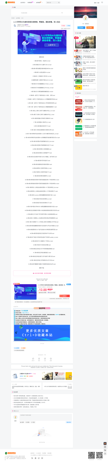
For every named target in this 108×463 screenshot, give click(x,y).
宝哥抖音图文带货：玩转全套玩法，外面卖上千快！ (25, 407)
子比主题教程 (33, 455)
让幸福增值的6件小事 (89, 119)
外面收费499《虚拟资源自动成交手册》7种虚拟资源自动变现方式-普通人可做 (31, 400)
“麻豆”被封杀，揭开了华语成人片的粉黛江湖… (89, 50)
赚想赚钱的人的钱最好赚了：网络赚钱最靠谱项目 (89, 126)
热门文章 (77, 96)
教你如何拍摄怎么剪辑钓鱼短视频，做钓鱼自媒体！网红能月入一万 (89, 81)
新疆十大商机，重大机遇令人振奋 (89, 62)
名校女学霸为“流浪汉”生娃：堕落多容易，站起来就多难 (89, 74)
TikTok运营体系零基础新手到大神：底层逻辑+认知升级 (26, 404)
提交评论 (69, 422)
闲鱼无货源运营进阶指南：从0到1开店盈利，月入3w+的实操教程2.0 (89, 101)
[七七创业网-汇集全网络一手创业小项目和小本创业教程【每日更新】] (10, 453)
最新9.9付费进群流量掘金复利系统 (89, 68)
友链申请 (32, 453)
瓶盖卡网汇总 (86, 85)
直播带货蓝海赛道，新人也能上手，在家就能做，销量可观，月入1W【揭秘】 (89, 108)
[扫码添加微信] (105, 450)
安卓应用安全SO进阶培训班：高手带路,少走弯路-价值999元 (89, 114)
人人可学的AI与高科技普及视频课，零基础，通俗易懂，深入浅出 (36, 22)
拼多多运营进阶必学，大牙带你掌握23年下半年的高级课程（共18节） (30, 402)
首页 (13, 18)
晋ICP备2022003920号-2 (47, 455)
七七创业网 (38, 453)
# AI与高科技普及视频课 (19, 350)
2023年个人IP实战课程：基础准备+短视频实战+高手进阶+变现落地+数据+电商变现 (89, 134)
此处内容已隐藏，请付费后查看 (42, 273)
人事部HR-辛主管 (21, 25)
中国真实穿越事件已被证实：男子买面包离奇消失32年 (89, 57)
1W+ (22, 376)
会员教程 (18, 18)
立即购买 (65, 296)
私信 (69, 25)
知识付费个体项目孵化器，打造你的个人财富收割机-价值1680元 (28, 395)
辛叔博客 (44, 453)
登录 (95, 2)
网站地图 (49, 453)
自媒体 (24, 348)
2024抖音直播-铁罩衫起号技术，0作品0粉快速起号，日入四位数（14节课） (31, 398)
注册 (98, 2)
